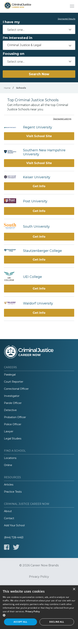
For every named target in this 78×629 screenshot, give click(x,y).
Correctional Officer (16, 388)
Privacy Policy (39, 577)
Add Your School (14, 525)
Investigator (11, 396)
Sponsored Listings (62, 118)
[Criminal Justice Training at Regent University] (11, 127)
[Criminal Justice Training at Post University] (11, 201)
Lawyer (8, 431)
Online (8, 465)
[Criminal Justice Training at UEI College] (11, 277)
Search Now (39, 74)
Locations (10, 458)
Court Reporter (13, 381)
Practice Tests (13, 491)
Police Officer (12, 424)
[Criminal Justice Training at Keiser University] (11, 177)
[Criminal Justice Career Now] (17, 6)
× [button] (74, 589)
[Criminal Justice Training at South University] (11, 226)
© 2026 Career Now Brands (39, 565)
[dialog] (39, 607)
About (8, 511)
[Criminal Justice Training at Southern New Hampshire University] (11, 152)
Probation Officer (15, 417)
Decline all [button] (56, 621)
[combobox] (39, 29)
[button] (39, 615)
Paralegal (10, 374)
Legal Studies (12, 438)
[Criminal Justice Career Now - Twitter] (16, 547)
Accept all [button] (20, 621)
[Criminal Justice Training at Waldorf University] (11, 303)
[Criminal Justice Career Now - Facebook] (6, 547)
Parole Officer (13, 403)
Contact (9, 518)
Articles (8, 484)
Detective (10, 410)
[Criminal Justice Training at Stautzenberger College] (11, 251)
